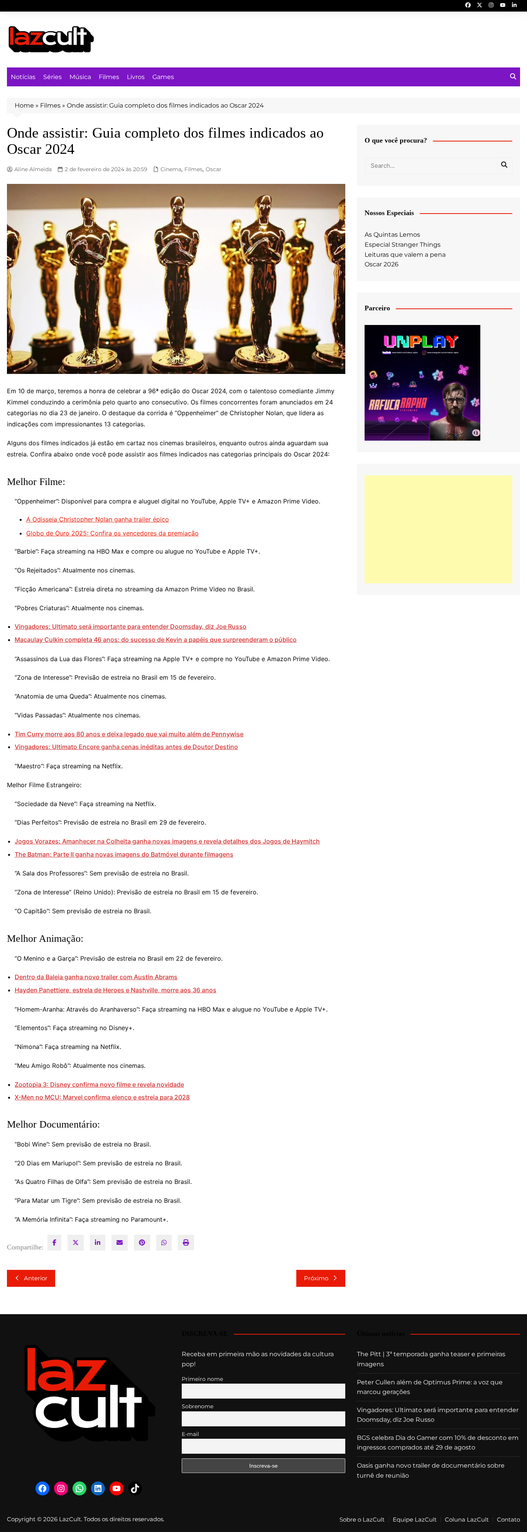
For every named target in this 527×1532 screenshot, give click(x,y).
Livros (136, 77)
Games (163, 77)
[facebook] (54, 1243)
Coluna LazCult (467, 1520)
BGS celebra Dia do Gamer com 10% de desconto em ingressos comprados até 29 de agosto (438, 1442)
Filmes (109, 77)
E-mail (190, 1434)
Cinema (170, 169)
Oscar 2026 (382, 264)
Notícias (23, 77)
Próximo (316, 1278)
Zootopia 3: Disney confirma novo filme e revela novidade (99, 1084)
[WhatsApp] (164, 1243)
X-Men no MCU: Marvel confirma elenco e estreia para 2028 (102, 1097)
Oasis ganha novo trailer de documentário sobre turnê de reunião (431, 1470)
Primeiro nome (202, 1378)
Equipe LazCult (415, 1520)
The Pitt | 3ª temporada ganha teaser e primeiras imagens (431, 1359)
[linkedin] (97, 1243)
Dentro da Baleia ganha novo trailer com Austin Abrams (96, 977)
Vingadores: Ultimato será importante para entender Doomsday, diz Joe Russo (131, 626)
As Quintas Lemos (392, 234)
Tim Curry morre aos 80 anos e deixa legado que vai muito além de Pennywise (129, 734)
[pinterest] (142, 1243)
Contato (508, 1520)
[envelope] (119, 1243)
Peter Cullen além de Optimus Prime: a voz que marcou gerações (430, 1387)
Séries (52, 77)
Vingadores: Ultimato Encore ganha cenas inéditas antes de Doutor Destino (126, 747)
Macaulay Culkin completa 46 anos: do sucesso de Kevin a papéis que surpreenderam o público (156, 639)
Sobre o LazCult (362, 1520)
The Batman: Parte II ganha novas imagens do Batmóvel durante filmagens (124, 854)
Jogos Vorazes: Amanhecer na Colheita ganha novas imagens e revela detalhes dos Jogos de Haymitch (167, 841)
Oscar (213, 169)
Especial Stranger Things (403, 244)
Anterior (35, 1278)
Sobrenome (197, 1406)
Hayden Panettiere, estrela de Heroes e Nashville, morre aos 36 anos (115, 990)
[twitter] (76, 1243)
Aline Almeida (33, 169)
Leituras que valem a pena (405, 254)
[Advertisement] (438, 529)
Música (80, 77)
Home (24, 105)
